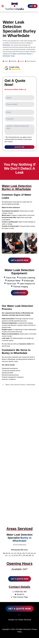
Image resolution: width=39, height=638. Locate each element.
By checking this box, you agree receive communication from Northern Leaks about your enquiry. (18, 139)
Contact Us (12, 620)
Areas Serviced (25, 620)
